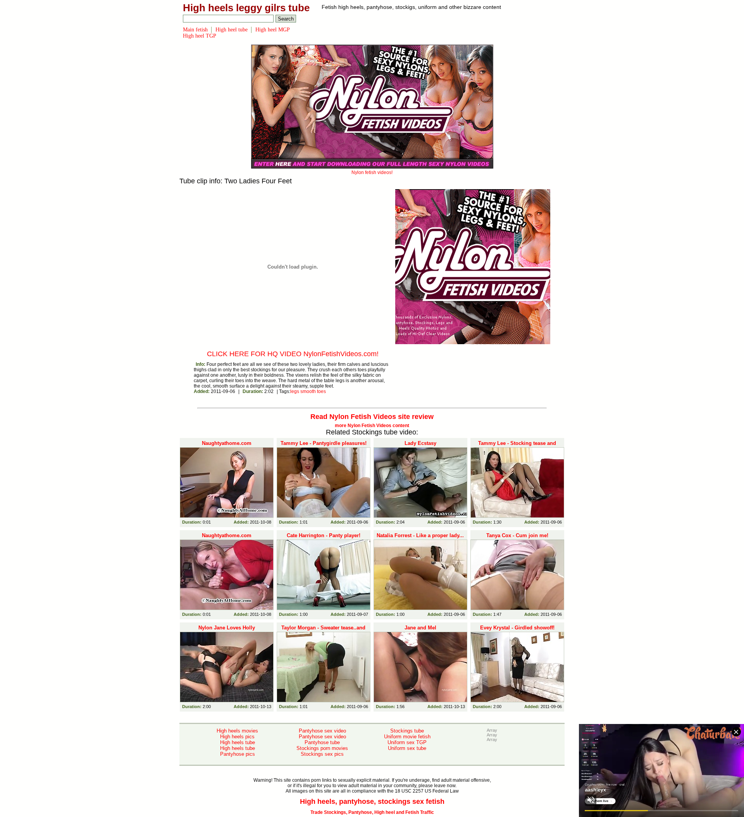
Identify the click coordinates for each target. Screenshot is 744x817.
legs (294, 391)
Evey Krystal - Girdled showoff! (517, 628)
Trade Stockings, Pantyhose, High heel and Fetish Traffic (372, 812)
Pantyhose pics (237, 754)
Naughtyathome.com (226, 443)
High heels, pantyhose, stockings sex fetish (372, 801)
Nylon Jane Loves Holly (226, 628)
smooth (308, 391)
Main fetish (195, 30)
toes (321, 391)
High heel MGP (272, 30)
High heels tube (237, 742)
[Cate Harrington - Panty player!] (323, 574)
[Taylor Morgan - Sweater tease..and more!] (323, 667)
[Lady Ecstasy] (420, 482)
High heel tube (231, 30)
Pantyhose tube (322, 742)
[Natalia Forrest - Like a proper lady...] (420, 574)
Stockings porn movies (322, 748)
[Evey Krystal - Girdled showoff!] (517, 667)
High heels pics (237, 736)
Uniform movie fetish (407, 736)
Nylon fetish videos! (372, 172)
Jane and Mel (420, 628)
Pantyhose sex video (322, 731)
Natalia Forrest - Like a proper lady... (420, 535)
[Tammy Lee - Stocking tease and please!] (517, 482)
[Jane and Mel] (420, 667)
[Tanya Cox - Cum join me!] (517, 574)
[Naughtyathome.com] (227, 482)
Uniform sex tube (407, 748)
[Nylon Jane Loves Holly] (227, 667)
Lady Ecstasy (420, 443)
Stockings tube (407, 731)
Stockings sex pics (322, 754)
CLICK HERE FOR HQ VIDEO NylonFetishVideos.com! (293, 354)
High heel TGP (199, 36)
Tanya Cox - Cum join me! (517, 535)
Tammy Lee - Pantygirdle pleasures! (324, 443)
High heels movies (237, 731)
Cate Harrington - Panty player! (323, 535)
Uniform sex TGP (407, 742)
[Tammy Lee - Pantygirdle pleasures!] (323, 482)
